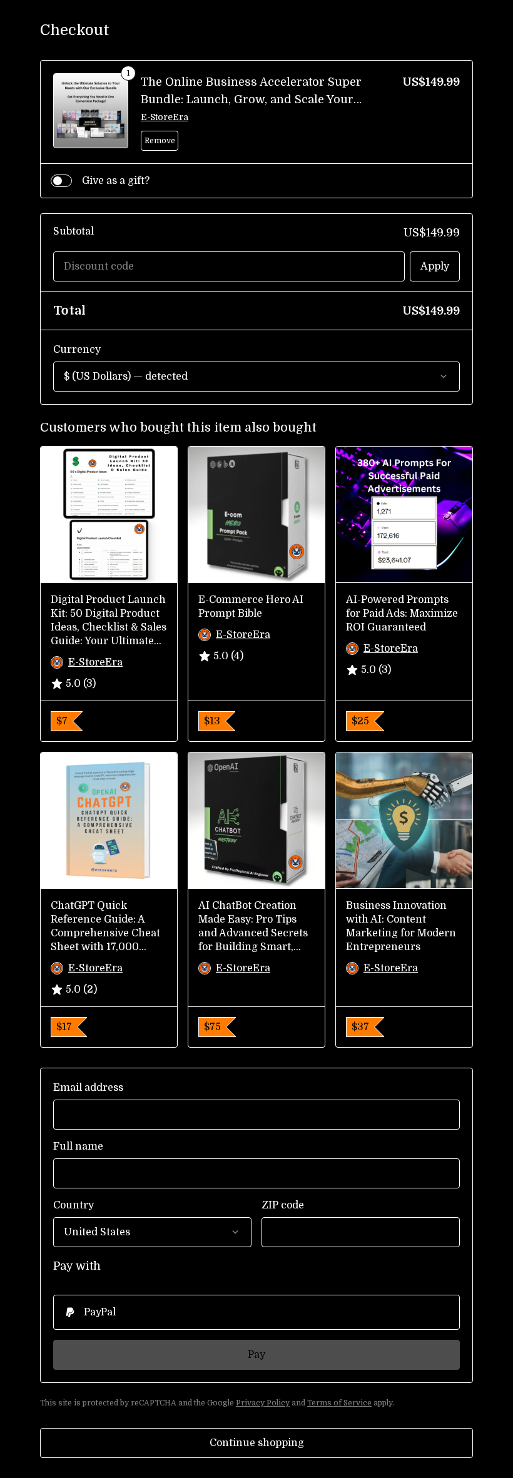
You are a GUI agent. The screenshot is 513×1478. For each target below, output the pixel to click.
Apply (434, 266)
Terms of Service (339, 1403)
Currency (77, 349)
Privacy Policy (263, 1403)
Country (73, 1205)
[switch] (61, 181)
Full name (78, 1146)
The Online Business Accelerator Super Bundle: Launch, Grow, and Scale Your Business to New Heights (251, 99)
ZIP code (283, 1205)
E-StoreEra (164, 117)
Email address (88, 1087)
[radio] (256, 1312)
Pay (256, 1354)
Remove (160, 140)
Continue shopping (257, 1443)
